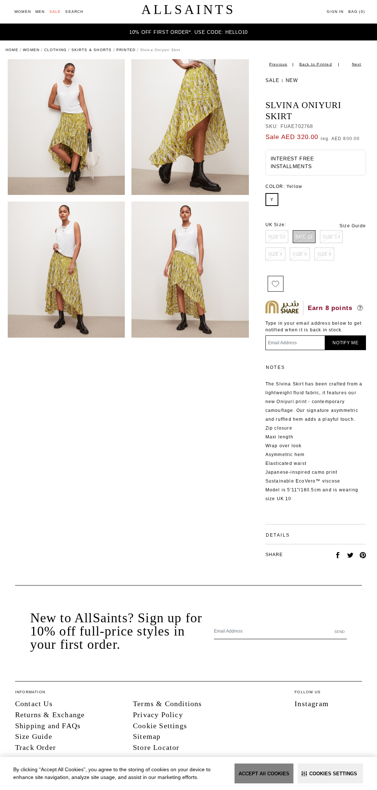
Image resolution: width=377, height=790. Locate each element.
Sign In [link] (335, 12)
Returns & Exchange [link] (50, 715)
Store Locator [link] (156, 747)
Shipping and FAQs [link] (48, 726)
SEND (339, 632)
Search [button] (74, 12)
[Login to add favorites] (275, 284)
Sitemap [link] (147, 736)
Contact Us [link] (34, 704)
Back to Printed (315, 64)
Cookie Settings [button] (160, 726)
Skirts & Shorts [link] (91, 50)
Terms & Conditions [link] (167, 704)
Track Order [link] (35, 747)
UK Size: (275, 224)
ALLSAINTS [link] (188, 9)
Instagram (312, 704)
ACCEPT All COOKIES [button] (264, 773)
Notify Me (345, 342)
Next (357, 64)
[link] (22, 11)
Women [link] (31, 50)
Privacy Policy (158, 715)
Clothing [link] (55, 50)
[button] (330, 773)
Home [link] (12, 50)
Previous (278, 64)
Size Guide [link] (352, 225)
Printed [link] (125, 50)
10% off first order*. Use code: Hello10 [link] (188, 32)
